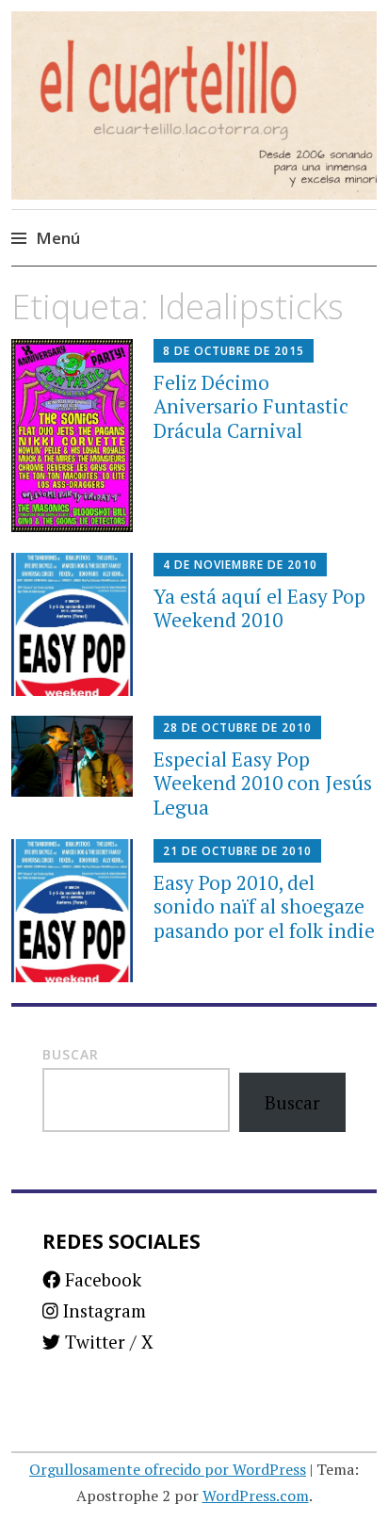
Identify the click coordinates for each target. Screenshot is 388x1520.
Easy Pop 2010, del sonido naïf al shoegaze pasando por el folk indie (264, 906)
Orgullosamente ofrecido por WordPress (167, 1469)
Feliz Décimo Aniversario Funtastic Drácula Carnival (251, 406)
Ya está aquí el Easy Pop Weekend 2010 (259, 608)
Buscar (70, 1054)
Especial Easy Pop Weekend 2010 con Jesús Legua (263, 782)
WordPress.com (255, 1495)
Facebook (100, 1279)
